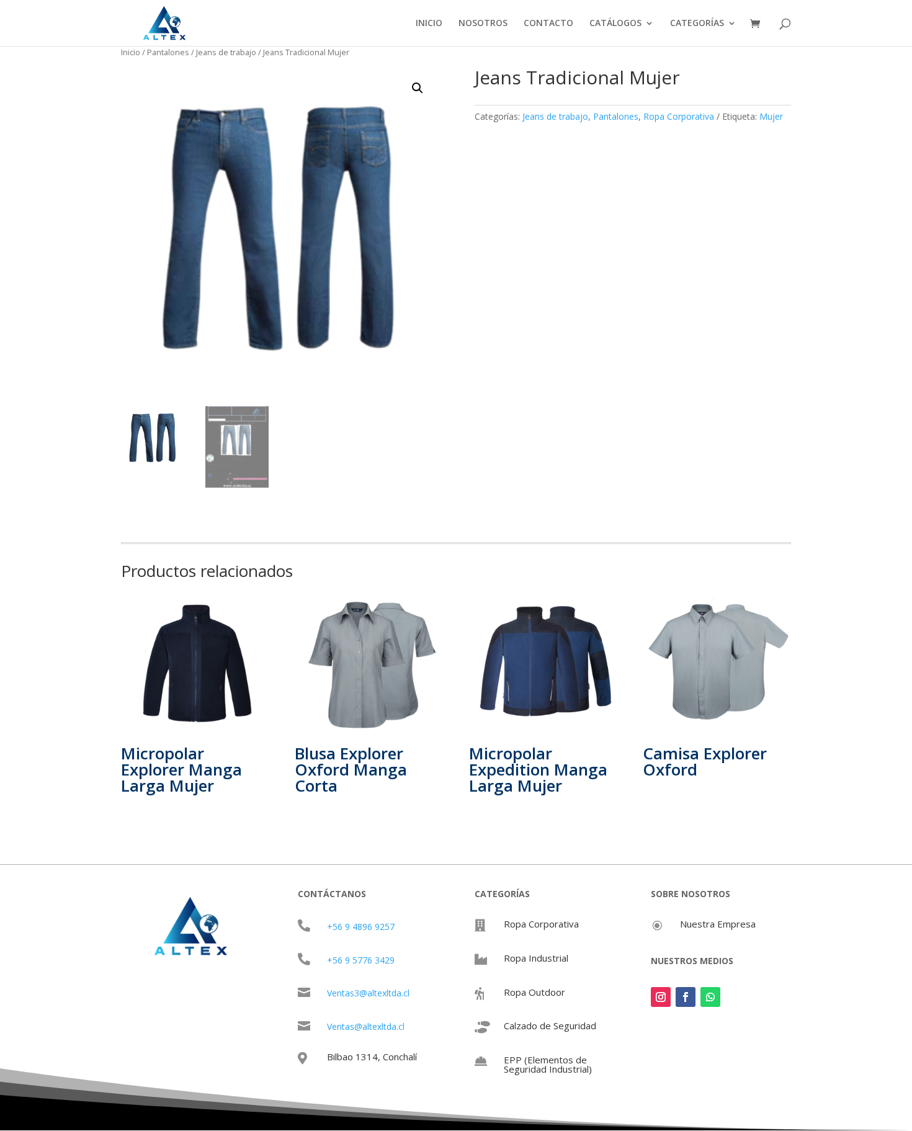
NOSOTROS (482, 24)
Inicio (130, 52)
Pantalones (168, 52)
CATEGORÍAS (697, 24)
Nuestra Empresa (718, 924)
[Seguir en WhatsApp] (710, 997)
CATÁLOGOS (615, 24)
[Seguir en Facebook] (685, 997)
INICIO (429, 24)
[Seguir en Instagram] (661, 997)
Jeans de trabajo (226, 52)
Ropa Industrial (536, 958)
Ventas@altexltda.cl (366, 1026)
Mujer (771, 116)
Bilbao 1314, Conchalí (372, 1056)
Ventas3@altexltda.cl (368, 993)
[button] (417, 88)
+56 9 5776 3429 (361, 960)
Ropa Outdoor (534, 992)
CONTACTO (548, 24)
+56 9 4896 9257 (361, 926)
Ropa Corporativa (678, 116)
